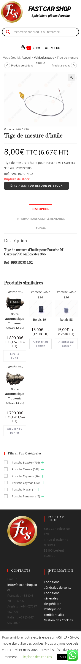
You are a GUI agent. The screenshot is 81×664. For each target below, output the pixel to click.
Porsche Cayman (26, 483)
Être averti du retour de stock (36, 186)
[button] (71, 77)
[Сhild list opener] (42, 462)
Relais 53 (66, 319)
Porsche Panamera (26, 496)
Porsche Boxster (26, 462)
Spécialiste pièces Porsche (51, 16)
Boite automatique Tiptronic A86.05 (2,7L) (14, 321)
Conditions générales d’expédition (52, 598)
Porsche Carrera (25, 469)
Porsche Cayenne (26, 476)
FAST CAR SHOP (49, 9)
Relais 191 (40, 319)
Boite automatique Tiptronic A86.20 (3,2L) (14, 396)
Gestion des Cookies (58, 620)
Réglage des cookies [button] (37, 657)
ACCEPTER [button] (66, 657)
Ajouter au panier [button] (40, 343)
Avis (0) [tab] (41, 228)
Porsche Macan (23, 489)
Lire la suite (14, 356)
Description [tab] (40, 209)
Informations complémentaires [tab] (40, 219)
